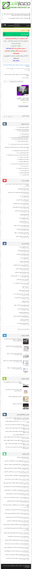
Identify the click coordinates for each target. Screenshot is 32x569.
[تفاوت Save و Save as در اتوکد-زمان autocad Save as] (26, 394)
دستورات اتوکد (25, 286)
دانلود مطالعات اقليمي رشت (19, 434)
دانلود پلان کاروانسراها (23, 141)
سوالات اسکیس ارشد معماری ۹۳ (21, 297)
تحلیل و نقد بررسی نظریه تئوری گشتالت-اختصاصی (18, 520)
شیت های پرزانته (25, 170)
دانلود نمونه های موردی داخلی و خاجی (21, 163)
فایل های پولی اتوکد (24, 172)
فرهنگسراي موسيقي (24, 214)
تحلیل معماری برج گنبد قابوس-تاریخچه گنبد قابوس (18, 501)
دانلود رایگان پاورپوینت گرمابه (15, 396)
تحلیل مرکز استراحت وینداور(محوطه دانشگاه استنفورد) (17, 540)
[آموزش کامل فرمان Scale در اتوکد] (26, 358)
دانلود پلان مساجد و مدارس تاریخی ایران (20, 144)
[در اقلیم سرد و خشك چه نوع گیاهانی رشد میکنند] (26, 387)
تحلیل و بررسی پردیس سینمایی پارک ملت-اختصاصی (17, 558)
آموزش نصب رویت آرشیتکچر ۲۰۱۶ (21, 283)
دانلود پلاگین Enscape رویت (22, 200)
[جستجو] (5, 25)
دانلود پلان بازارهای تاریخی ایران (21, 139)
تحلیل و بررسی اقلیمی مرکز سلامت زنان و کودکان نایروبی (16, 547)
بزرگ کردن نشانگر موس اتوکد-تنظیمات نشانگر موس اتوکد (16, 483)
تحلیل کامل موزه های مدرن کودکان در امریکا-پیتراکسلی (17, 475)
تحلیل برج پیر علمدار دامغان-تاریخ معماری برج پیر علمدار (16, 513)
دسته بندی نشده (25, 166)
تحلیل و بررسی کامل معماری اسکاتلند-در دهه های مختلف (16, 490)
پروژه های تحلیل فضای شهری (22, 129)
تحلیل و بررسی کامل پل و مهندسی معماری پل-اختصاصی (17, 554)
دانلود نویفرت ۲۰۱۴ (24, 196)
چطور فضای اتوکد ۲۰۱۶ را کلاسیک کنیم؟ (20, 276)
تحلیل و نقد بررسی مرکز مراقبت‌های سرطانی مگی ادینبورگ (16, 532)
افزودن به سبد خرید (23, 106)
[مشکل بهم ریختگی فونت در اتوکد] (26, 373)
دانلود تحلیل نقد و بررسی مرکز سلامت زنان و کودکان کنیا (16, 551)
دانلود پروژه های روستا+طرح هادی (21, 150)
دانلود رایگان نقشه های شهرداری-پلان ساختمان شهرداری (16, 486)
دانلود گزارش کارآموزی (24, 159)
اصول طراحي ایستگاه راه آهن (22, 236)
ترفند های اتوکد (25, 301)
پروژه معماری (26, 418)
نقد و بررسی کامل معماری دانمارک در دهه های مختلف (17, 493)
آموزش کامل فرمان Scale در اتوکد (21, 225)
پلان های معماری (25, 136)
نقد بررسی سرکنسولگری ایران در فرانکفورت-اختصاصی (17, 460)
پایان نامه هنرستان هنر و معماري (22, 210)
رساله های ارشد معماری (24, 168)
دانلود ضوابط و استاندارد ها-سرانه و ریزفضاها (18, 155)
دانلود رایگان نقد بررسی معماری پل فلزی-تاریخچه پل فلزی (16, 524)
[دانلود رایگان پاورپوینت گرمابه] (26, 401)
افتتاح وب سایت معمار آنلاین (23, 279)
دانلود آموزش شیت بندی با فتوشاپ (21, 203)
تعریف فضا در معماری (24, 261)
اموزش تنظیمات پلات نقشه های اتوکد (21, 207)
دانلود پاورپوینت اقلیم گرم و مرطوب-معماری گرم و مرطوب (16, 468)
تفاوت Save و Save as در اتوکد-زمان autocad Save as (17, 479)
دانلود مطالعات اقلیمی (24, 161)
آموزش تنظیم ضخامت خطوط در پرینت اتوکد (12, 360)
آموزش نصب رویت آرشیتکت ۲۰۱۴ (21, 294)
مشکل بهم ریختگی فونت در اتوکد (21, 232)
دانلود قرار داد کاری (24, 157)
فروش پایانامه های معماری (23, 188)
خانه (27, 30)
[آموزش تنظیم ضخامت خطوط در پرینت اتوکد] (26, 365)
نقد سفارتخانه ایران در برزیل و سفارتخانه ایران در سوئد (16, 497)
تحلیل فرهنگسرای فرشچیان (23, 229)
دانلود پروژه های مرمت (24, 152)
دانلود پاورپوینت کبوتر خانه (23, 323)
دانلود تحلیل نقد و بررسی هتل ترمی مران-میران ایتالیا (17, 543)
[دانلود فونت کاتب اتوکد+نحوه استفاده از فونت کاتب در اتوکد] (26, 344)
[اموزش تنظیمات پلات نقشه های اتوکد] (26, 351)
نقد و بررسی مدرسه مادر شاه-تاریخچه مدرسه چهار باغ (17, 509)
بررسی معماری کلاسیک (24, 221)
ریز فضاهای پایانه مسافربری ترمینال (21, 316)
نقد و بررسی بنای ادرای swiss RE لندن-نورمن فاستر (17, 517)
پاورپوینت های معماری (24, 127)
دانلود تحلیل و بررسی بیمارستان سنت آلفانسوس (18, 536)
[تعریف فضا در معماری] (26, 409)
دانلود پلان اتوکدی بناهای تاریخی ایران (20, 137)
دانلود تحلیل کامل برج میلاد (23, 457)
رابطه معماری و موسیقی (24, 312)
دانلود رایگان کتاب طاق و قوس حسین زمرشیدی (18, 192)
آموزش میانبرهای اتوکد (24, 290)
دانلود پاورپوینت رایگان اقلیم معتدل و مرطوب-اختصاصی (16, 464)
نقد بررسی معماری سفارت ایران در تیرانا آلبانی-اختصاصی (16, 471)
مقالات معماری (26, 174)
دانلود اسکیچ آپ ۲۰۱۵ (24, 218)
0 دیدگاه (26, 69)
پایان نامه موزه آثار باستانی (23, 308)
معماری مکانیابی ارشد (24, 131)
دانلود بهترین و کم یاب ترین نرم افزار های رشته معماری (17, 147)
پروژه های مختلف (25, 134)
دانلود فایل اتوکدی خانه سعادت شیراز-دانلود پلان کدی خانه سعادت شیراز (17, 418)
